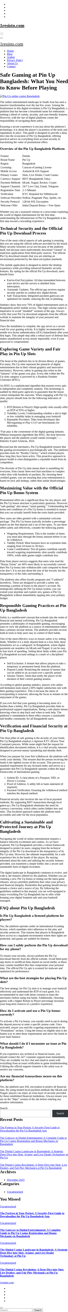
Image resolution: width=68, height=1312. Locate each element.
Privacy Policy (15, 60)
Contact (11, 66)
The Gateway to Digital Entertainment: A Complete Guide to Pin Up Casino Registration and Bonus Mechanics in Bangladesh (33, 1141)
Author (11, 57)
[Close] (1, 1307)
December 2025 (16, 1179)
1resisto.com (12, 25)
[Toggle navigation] (1, 38)
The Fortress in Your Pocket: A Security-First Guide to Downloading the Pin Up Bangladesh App (30, 1129)
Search (3, 1108)
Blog (9, 54)
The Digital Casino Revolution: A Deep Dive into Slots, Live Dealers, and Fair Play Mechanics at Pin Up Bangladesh (33, 1166)
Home (10, 50)
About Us (12, 63)
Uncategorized (15, 1191)
